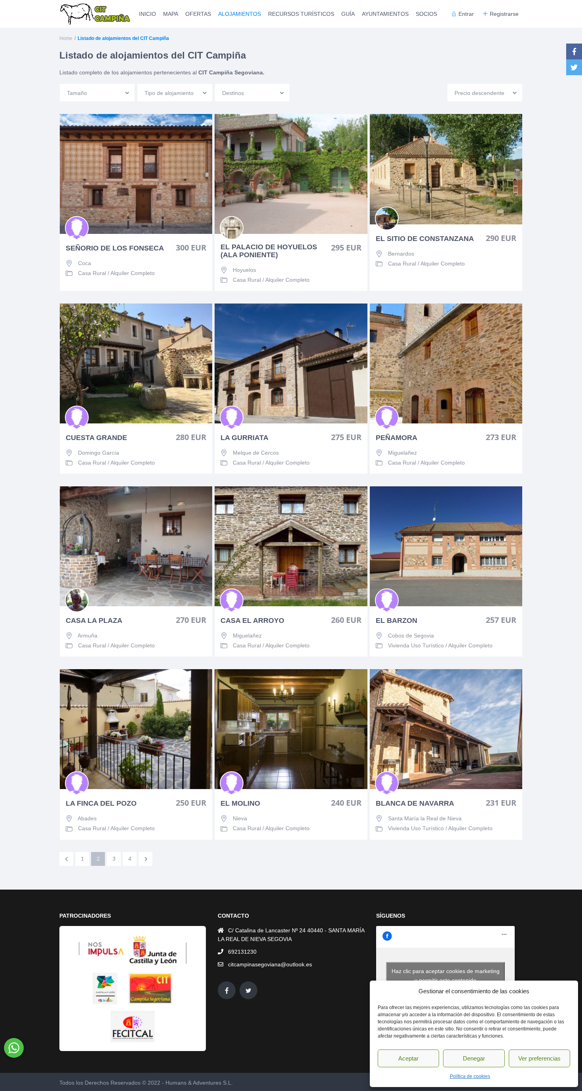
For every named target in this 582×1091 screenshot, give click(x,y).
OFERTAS (198, 14)
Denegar (474, 1058)
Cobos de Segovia (411, 635)
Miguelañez (402, 453)
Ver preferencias (539, 1058)
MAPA (170, 14)
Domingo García (98, 453)
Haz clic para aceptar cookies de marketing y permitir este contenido (446, 975)
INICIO (147, 14)
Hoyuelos (244, 270)
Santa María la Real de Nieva (425, 818)
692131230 (242, 952)
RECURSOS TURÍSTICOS (301, 14)
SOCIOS (426, 14)
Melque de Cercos (256, 453)
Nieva (240, 818)
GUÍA (348, 14)
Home (65, 38)
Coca (84, 263)
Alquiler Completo (132, 273)
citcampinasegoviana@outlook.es (270, 964)
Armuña (87, 635)
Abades (87, 818)
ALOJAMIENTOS (239, 14)
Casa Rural (92, 273)
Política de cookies (470, 1076)
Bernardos (401, 253)
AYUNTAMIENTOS (385, 14)
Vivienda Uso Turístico (416, 645)
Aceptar (408, 1058)
